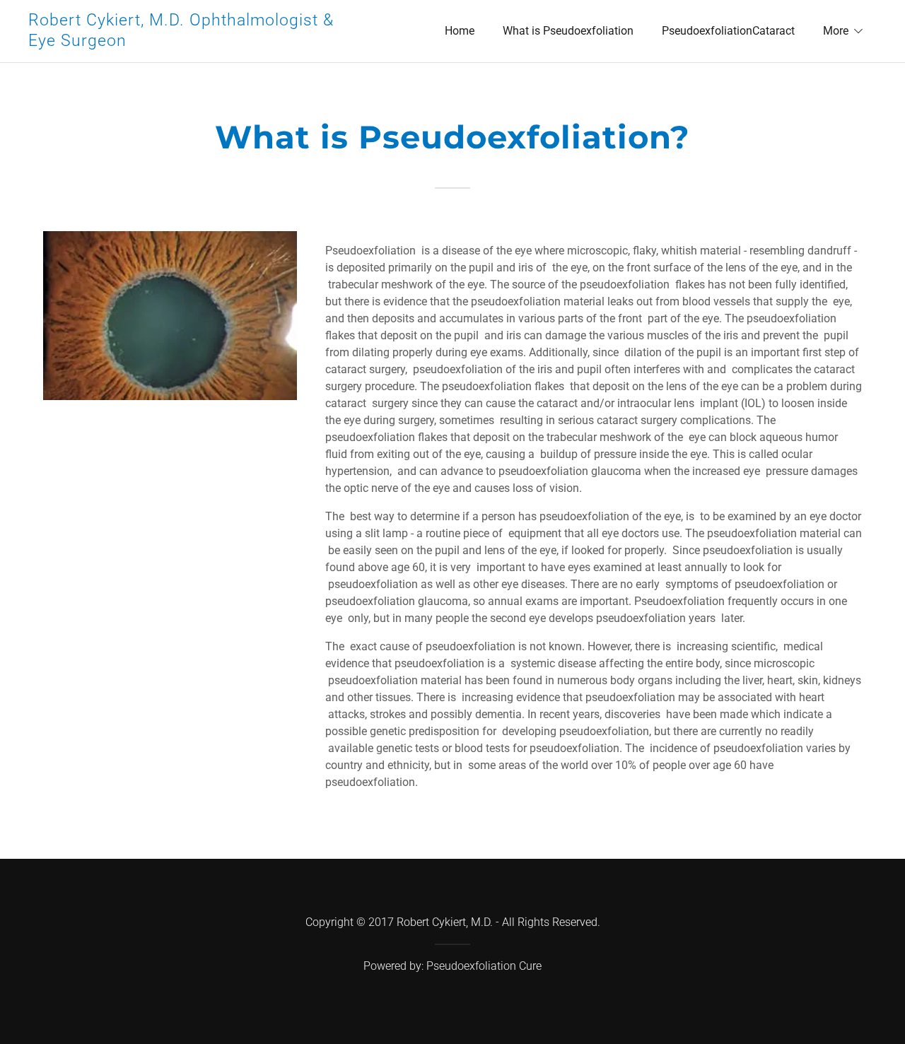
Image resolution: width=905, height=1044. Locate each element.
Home (459, 30)
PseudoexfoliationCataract (728, 30)
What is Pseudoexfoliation (568, 30)
